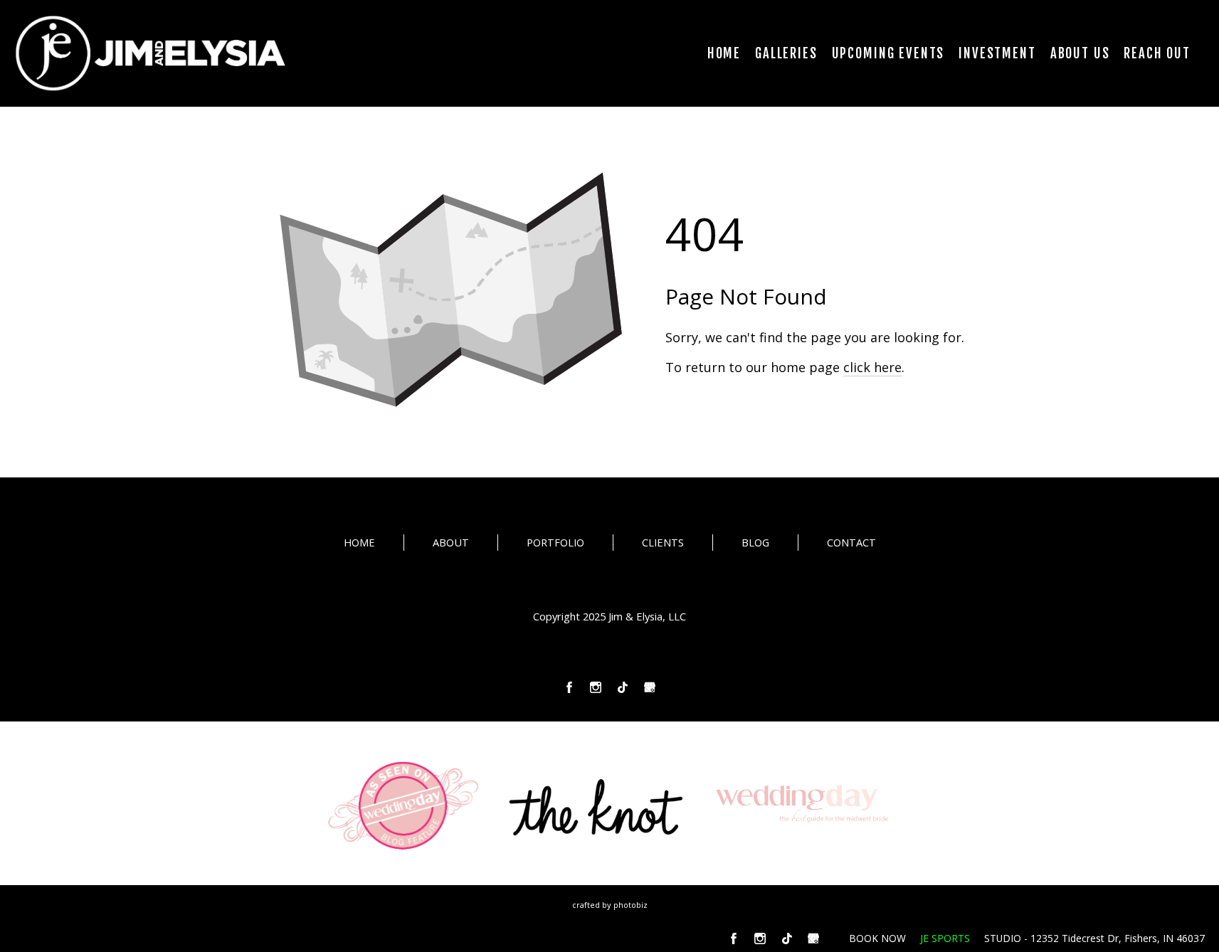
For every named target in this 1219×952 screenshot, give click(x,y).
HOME (359, 542)
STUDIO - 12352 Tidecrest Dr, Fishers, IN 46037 (1094, 938)
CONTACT (851, 542)
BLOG (755, 542)
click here (872, 367)
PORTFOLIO (555, 542)
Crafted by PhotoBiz (610, 904)
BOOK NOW (877, 938)
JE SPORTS (945, 938)
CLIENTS (663, 542)
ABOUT (451, 542)
